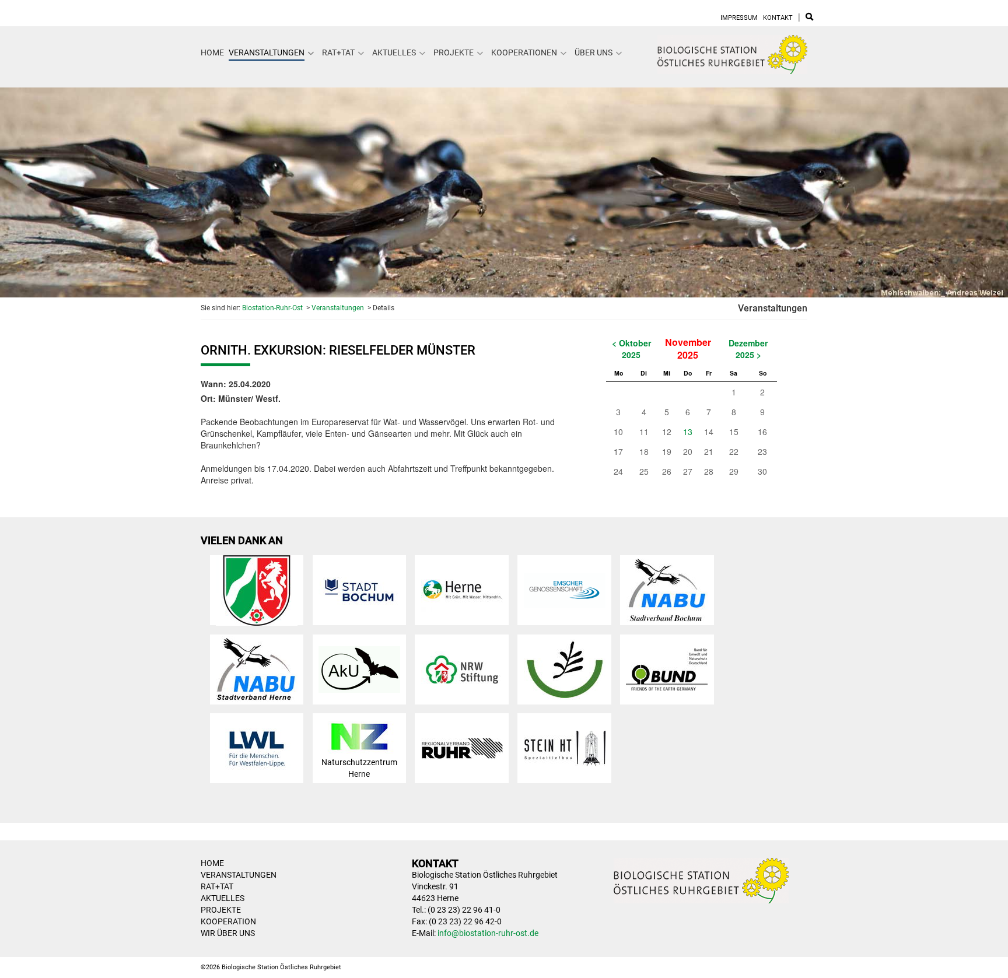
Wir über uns (228, 933)
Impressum (739, 18)
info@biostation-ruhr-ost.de (488, 933)
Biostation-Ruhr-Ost (272, 308)
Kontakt (778, 18)
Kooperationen (524, 52)
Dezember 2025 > (748, 348)
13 (687, 431)
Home (212, 52)
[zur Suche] (809, 18)
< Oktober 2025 (631, 348)
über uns (593, 52)
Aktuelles (394, 52)
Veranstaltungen (266, 52)
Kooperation (228, 921)
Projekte (453, 52)
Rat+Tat (338, 52)
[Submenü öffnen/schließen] (310, 53)
